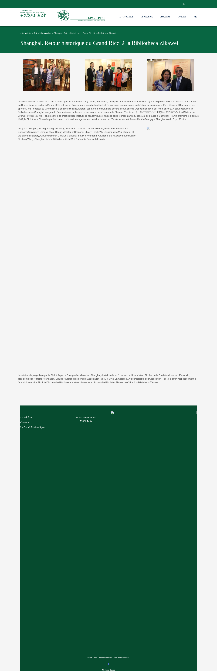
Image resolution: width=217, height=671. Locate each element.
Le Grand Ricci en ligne (32, 427)
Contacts (182, 16)
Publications (147, 16)
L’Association (126, 16)
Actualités (165, 16)
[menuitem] (195, 14)
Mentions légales (108, 669)
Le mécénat (26, 417)
